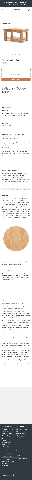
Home (2, 18)
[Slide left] (12, 54)
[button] (2, 9)
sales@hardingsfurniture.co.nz (9, 456)
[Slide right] (19, 54)
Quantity (3, 66)
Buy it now (16, 79)
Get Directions (6, 465)
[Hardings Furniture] (16, 10)
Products (7, 18)
